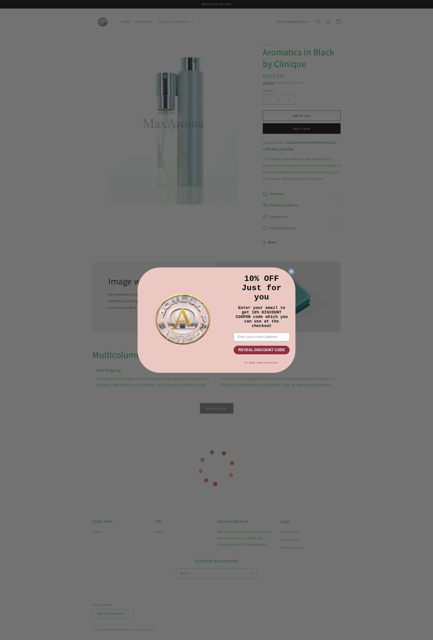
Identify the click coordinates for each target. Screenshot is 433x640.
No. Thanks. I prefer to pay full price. (262, 362)
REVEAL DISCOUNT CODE (261, 350)
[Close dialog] (291, 271)
